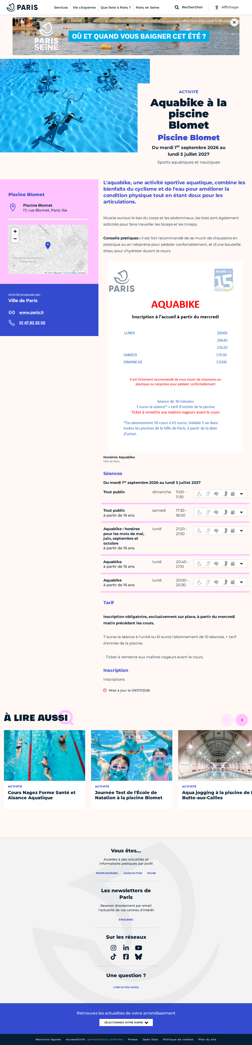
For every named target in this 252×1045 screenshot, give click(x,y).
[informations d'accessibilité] (220, 494)
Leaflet (49, 272)
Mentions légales (48, 1039)
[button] (47, 245)
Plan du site (207, 1039)
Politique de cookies (178, 1039)
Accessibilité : (94, 1039)
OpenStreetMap (69, 272)
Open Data (150, 1039)
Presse (133, 1039)
